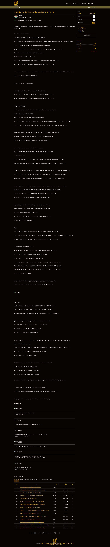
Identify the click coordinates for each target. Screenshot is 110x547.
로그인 (93, 22)
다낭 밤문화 (69, 3)
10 (54, 532)
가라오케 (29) (28, 479)
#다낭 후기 (60, 544)
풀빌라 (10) (48, 479)
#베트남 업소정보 (55, 544)
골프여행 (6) (22, 479)
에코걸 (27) (38, 479)
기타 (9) (52, 479)
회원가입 (79, 13)
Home (89, 7)
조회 (72, 484)
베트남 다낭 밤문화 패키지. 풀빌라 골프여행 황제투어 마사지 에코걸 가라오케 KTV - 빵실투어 (57, 543)
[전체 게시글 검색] (95, 3)
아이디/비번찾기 (92, 13)
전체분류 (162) (17, 479)
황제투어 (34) (43, 479)
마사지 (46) (33, 479)
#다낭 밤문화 (50, 544)
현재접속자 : (79, 40)
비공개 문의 (90, 3)
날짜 (66, 484)
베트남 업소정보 (77, 3)
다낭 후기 (84, 3)
